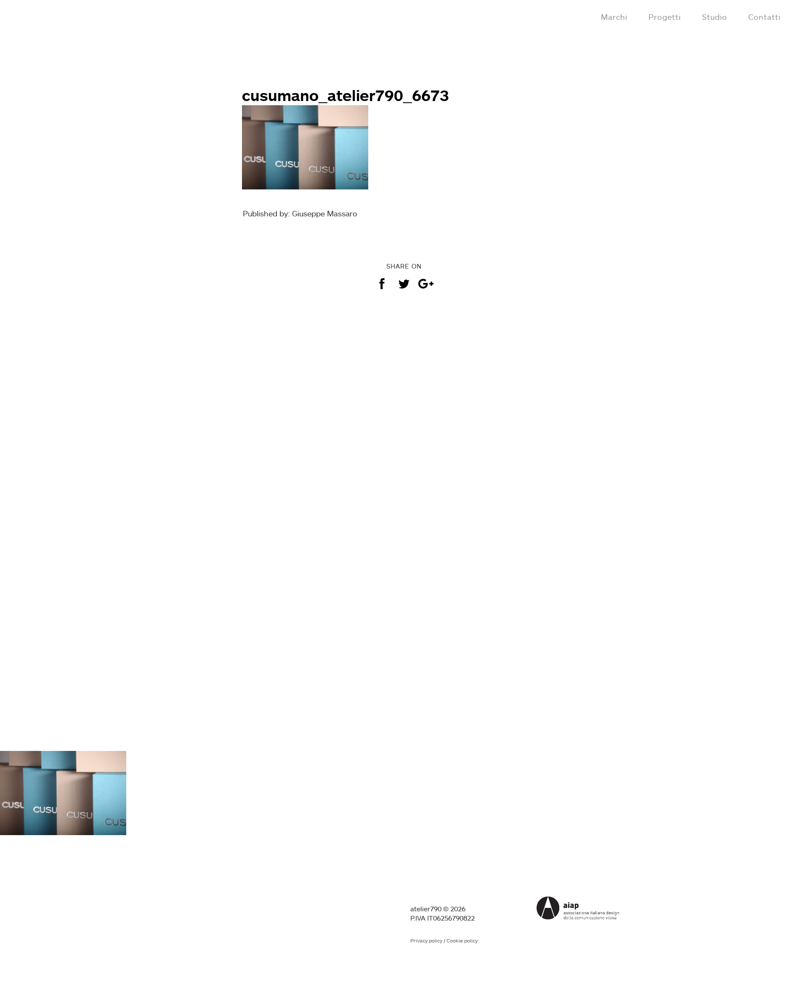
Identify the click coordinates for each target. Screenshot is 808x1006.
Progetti (665, 16)
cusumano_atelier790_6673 (345, 95)
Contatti (764, 16)
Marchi (614, 16)
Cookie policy (462, 940)
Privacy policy (426, 940)
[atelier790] (43, 16)
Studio (714, 16)
